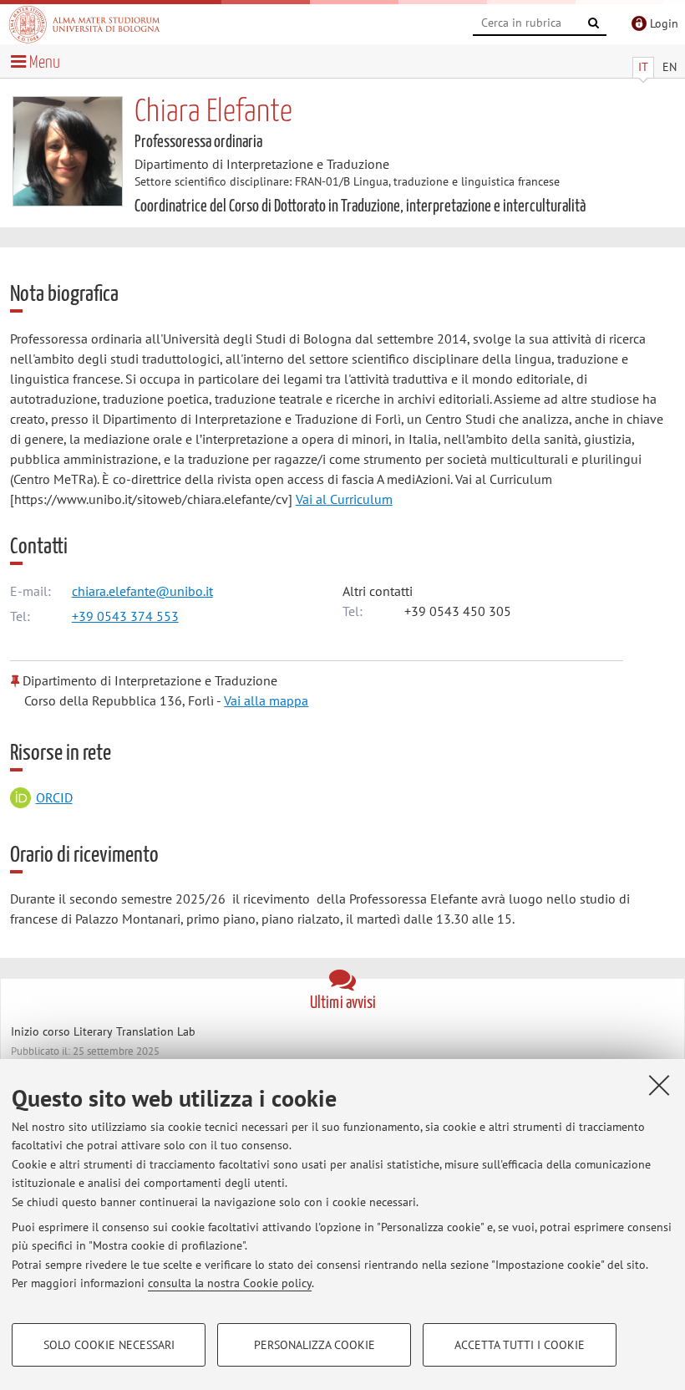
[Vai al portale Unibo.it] (84, 24)
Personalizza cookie (314, 1344)
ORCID (54, 797)
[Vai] (593, 23)
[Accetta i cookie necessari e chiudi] (659, 1085)
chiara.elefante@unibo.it (142, 591)
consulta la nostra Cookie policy (230, 1283)
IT (643, 66)
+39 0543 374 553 (125, 616)
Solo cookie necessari (109, 1344)
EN (669, 66)
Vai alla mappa (266, 700)
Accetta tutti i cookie (519, 1344)
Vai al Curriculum (344, 499)
